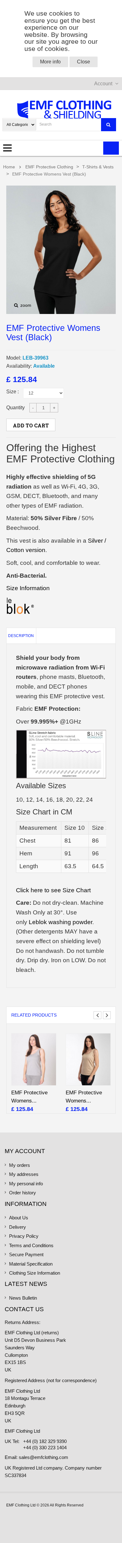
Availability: (19, 366)
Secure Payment (26, 1254)
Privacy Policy (23, 1236)
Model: (13, 358)
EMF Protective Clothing (49, 167)
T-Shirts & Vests (98, 167)
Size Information (28, 588)
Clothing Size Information (34, 1273)
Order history (22, 1192)
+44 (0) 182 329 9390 (45, 1441)
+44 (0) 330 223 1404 (45, 1447)
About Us (18, 1217)
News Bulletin (23, 1298)
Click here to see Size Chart (53, 890)
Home (9, 167)
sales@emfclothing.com (43, 1457)
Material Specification (31, 1264)
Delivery (17, 1227)
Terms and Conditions (31, 1245)
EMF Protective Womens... (29, 1097)
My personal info (26, 1183)
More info (50, 61)
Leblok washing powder (60, 922)
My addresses (23, 1174)
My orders (19, 1165)
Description (21, 636)
